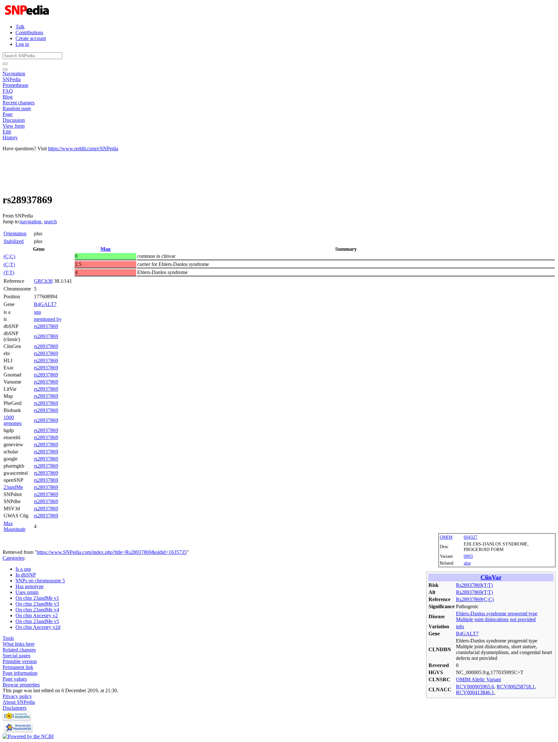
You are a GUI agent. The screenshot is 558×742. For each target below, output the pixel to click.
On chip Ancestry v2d (38, 627)
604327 (470, 537)
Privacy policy (17, 696)
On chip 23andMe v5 (37, 621)
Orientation (15, 233)
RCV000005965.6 (475, 686)
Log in (22, 44)
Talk (20, 26)
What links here (19, 644)
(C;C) (9, 256)
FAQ (8, 91)
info (460, 626)
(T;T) (9, 272)
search (50, 221)
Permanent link (18, 667)
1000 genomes (13, 420)
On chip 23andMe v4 (37, 609)
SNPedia (12, 79)
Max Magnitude (15, 526)
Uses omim (27, 592)
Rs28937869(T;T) (474, 585)
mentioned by (48, 319)
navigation (30, 221)
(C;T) (9, 264)
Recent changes (19, 102)
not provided (523, 619)
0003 (468, 556)
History (10, 137)
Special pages (16, 655)
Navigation (14, 73)
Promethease (15, 85)
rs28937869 (46, 326)
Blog (8, 97)
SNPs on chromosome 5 (40, 580)
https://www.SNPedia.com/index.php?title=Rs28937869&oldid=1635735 (112, 552)
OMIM (446, 537)
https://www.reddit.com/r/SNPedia (83, 148)
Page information (20, 673)
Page (8, 114)
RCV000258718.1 (516, 686)
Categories (13, 558)
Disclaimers (14, 708)
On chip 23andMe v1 (37, 598)
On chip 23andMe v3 (37, 604)
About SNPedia (19, 702)
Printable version (20, 661)
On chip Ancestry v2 (37, 615)
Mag (105, 249)
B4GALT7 (45, 304)
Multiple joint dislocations (482, 619)
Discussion (14, 120)
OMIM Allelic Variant (478, 679)
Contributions (29, 32)
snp (37, 312)
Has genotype (30, 586)
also (467, 563)
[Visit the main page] (28, 15)
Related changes (19, 649)
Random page (17, 108)
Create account (31, 38)
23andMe (13, 487)
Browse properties (21, 684)
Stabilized (14, 241)
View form (14, 126)
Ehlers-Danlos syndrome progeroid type (496, 613)
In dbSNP (26, 575)
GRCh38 (43, 281)
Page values (15, 679)
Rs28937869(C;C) (475, 599)
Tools (8, 638)
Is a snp (23, 569)
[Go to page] (5, 64)
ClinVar (490, 577)
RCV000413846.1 (475, 692)
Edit (7, 131)
